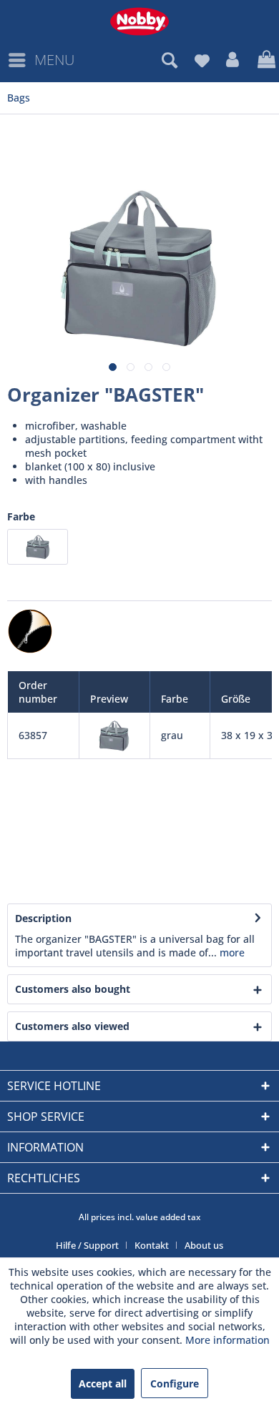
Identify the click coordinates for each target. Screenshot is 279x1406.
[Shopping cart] (264, 60)
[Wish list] (201, 60)
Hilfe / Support (87, 1245)
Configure (174, 1383)
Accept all (103, 1383)
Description (43, 918)
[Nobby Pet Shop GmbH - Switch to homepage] (139, 21)
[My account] (233, 60)
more (231, 952)
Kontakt (151, 1245)
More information (227, 1340)
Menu (54, 59)
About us (204, 1245)
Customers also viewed (72, 1026)
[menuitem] (41, 60)
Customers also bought (72, 989)
